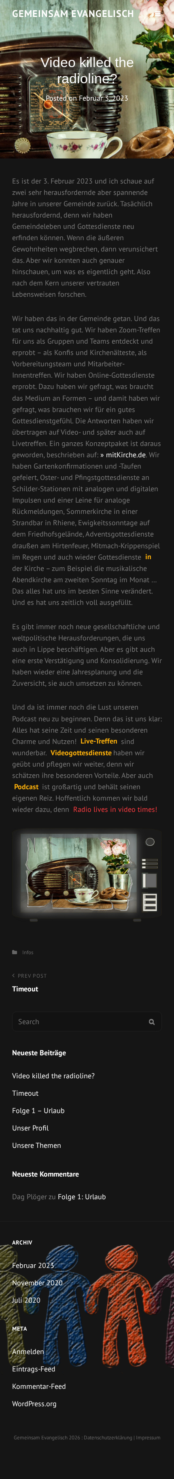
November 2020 (37, 1282)
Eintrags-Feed (33, 1368)
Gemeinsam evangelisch (73, 13)
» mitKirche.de (123, 454)
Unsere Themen (36, 1145)
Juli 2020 (26, 1300)
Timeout (25, 1093)
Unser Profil (30, 1127)
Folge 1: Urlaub (82, 1196)
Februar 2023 (33, 1265)
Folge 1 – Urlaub (38, 1110)
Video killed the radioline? (53, 1075)
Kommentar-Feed (39, 1386)
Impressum (148, 1437)
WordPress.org (34, 1403)
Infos (27, 952)
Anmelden (28, 1351)
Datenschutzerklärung (108, 1437)
